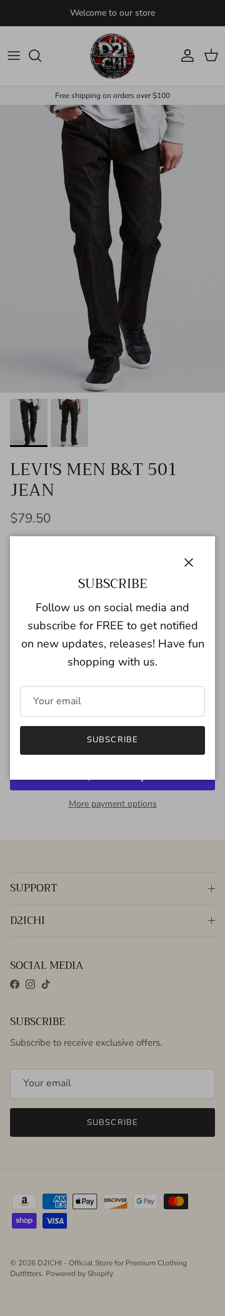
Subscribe (112, 739)
